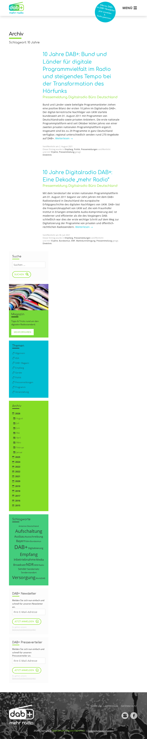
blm (28, 541)
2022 (17, 471)
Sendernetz (33, 569)
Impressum (111, 705)
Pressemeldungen (89, 149)
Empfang (69, 149)
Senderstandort (29, 572)
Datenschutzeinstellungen (100, 730)
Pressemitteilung (66, 152)
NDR (30, 564)
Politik (77, 149)
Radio (41, 565)
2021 (17, 476)
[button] (8, 731)
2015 (17, 505)
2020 (17, 481)
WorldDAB (40, 578)
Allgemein (20, 353)
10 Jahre (54, 152)
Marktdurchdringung (85, 240)
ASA (17, 358)
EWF (73, 240)
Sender (22, 569)
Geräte (18, 372)
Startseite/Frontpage (15, 5)
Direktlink (47, 155)
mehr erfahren (22, 332)
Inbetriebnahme (25, 559)
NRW (36, 565)
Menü (127, 8)
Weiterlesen (64, 138)
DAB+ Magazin (22, 362)
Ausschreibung (34, 536)
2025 (17, 457)
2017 (17, 495)
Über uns (96, 705)
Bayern (21, 541)
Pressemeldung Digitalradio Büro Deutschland (80, 97)
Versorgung (23, 577)
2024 (17, 461)
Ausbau (19, 536)
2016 (17, 500)
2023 (17, 466)
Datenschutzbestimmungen (24, 629)
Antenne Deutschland (29, 526)
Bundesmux (64, 240)
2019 (17, 486)
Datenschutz (129, 705)
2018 (17, 491)
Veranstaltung (22, 391)
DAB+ (21, 547)
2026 (17, 413)
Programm (20, 387)
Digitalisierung (35, 548)
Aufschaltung (28, 531)
